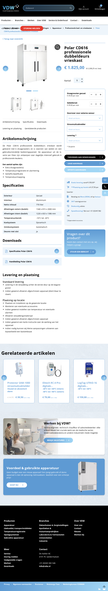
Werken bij (79, 534)
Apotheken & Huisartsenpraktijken (48, 530)
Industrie (43, 541)
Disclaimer (39, 584)
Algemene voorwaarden (22, 584)
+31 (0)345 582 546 (9, 28)
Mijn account (84, 9)
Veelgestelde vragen (13, 560)
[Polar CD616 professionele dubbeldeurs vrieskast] (57, 47)
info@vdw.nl (44, 566)
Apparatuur (9, 525)
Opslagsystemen (11, 534)
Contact (77, 528)
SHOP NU (14, 485)
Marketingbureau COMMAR (73, 584)
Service (7, 553)
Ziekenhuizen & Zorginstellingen (53, 525)
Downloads (9, 566)
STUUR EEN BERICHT (79, 251)
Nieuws (77, 531)
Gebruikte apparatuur (14, 538)
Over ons (78, 525)
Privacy (7, 584)
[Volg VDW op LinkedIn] (100, 589)
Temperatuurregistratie (14, 531)
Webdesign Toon (53, 584)
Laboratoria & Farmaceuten (51, 534)
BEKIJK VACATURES (55, 440)
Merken (7, 563)
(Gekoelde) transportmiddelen (18, 528)
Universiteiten (45, 538)
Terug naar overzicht (13, 39)
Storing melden (32, 28)
